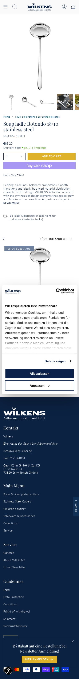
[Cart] (73, 7)
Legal (6, 589)
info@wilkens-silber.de (17, 451)
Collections (10, 523)
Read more (11, 203)
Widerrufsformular (15, 626)
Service (7, 530)
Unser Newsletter (14, 567)
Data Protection (13, 597)
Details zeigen (55, 361)
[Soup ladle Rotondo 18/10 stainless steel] (39, 281)
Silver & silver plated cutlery (21, 494)
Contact (8, 552)
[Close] (73, 641)
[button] (14, 7)
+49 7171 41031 (14, 458)
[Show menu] (5, 7)
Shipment (9, 619)
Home (6, 116)
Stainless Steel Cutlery (17, 501)
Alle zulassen (39, 373)
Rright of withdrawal (16, 611)
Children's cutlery (14, 508)
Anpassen (37, 385)
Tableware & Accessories (19, 516)
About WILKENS (14, 560)
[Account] (64, 7)
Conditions (10, 604)
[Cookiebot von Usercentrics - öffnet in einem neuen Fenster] (56, 291)
